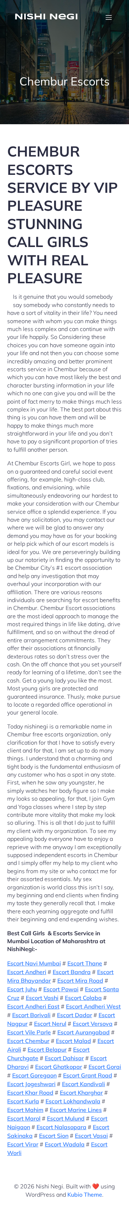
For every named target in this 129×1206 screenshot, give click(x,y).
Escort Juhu (22, 989)
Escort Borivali (31, 1015)
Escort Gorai (105, 1066)
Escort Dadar (74, 1015)
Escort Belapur (47, 1049)
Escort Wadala (65, 1144)
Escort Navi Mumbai (34, 963)
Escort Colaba (83, 997)
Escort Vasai (91, 1135)
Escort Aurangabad (83, 1032)
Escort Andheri (26, 971)
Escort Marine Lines (76, 1109)
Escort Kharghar (81, 1092)
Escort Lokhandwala (73, 1101)
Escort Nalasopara (61, 1127)
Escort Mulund (66, 1118)
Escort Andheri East (33, 1006)
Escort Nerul (50, 1023)
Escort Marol (23, 1118)
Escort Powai (60, 989)
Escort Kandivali (83, 1084)
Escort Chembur (28, 1040)
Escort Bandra (72, 971)
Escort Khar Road (30, 1092)
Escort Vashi (42, 997)
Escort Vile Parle (29, 1032)
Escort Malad (73, 1040)
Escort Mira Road (80, 980)
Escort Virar (22, 1144)
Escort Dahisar (64, 1058)
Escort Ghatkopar (58, 1066)
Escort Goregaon (34, 1075)
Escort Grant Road (87, 1075)
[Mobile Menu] (108, 17)
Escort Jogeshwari (31, 1084)
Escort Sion (53, 1135)
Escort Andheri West (93, 1006)
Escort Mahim (25, 1109)
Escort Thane (84, 963)
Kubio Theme (84, 1194)
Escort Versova (93, 1023)
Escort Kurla (23, 1101)
